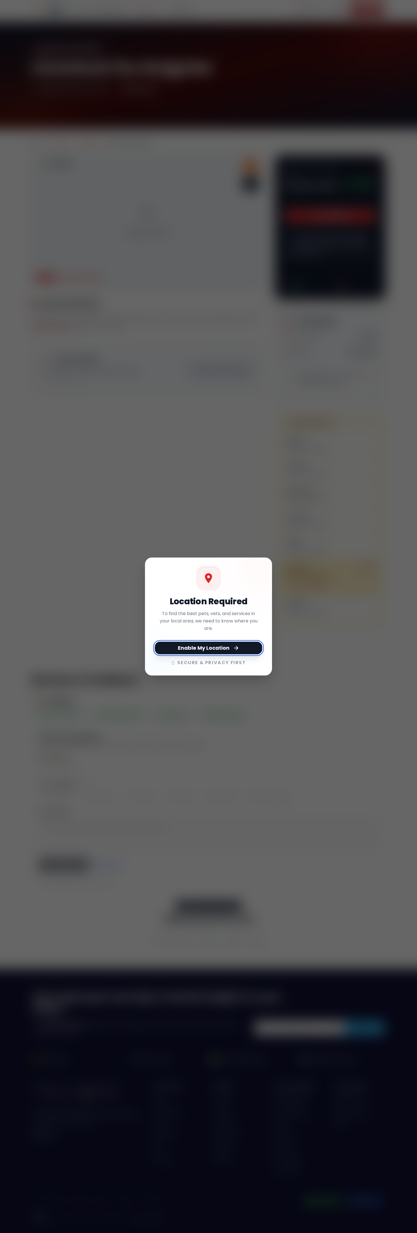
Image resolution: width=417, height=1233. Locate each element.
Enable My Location (203, 647)
